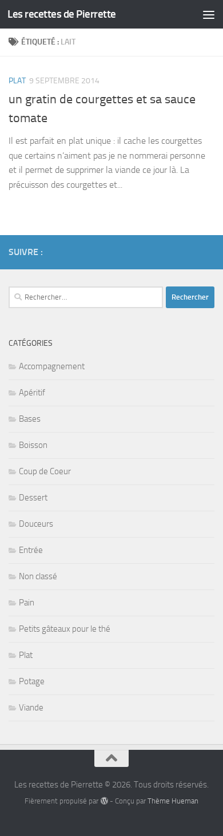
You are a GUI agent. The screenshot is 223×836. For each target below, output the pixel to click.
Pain (26, 602)
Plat (17, 81)
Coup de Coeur (45, 471)
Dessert (33, 497)
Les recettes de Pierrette (61, 14)
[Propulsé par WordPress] (103, 801)
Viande (31, 707)
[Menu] (208, 14)
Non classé (38, 576)
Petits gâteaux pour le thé (64, 629)
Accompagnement (52, 366)
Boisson (33, 445)
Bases (30, 419)
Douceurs (36, 524)
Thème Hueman (173, 801)
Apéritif (32, 392)
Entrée (31, 550)
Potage (32, 681)
